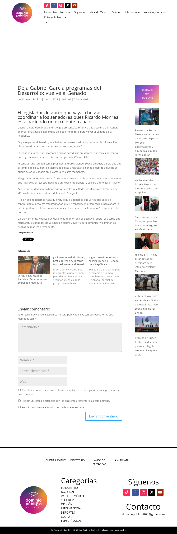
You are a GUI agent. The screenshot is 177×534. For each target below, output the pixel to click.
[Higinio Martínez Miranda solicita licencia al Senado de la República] (106, 270)
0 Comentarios (82, 99)
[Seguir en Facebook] (54, 5)
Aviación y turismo (154, 12)
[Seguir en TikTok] (47, 5)
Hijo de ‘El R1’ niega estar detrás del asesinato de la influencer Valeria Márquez (146, 263)
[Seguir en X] (68, 5)
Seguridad (80, 12)
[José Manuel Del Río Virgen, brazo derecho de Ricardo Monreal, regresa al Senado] (71, 270)
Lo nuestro (50, 12)
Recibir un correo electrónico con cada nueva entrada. (53, 407)
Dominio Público (31, 99)
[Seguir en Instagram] (61, 5)
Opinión (116, 12)
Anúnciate (122, 460)
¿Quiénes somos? (55, 460)
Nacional (65, 12)
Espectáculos (71, 521)
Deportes (68, 512)
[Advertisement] (88, 49)
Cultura (67, 517)
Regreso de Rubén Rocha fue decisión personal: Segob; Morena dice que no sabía (146, 346)
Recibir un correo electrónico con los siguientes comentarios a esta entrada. (66, 400)
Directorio (77, 460)
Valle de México (99, 12)
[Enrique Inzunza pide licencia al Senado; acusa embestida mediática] (34, 265)
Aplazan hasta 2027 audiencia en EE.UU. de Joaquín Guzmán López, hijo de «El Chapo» (146, 304)
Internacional (132, 12)
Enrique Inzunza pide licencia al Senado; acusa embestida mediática (32, 279)
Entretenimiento (53, 17)
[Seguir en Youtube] (74, 5)
